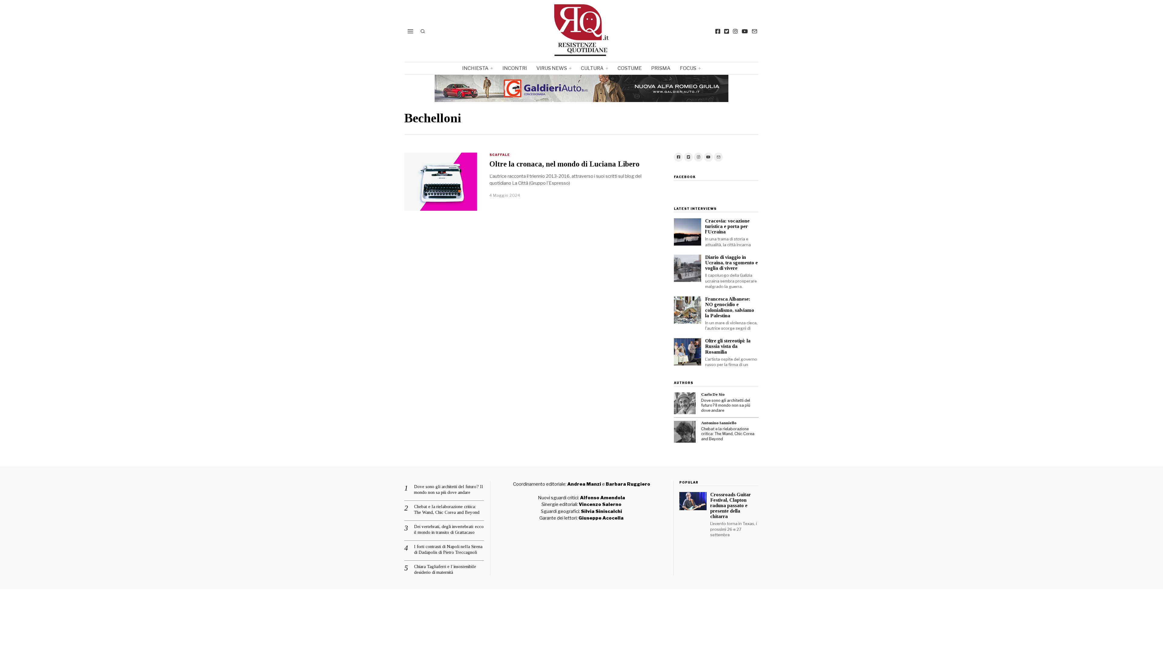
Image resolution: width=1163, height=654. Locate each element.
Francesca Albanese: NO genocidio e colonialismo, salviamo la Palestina (729, 307)
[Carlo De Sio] (685, 403)
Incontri (514, 68)
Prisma (661, 68)
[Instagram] (735, 31)
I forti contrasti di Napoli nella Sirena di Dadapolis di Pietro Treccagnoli (448, 549)
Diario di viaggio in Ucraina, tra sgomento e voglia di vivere (731, 262)
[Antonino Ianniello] (685, 432)
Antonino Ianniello (718, 423)
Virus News (551, 68)
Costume (630, 68)
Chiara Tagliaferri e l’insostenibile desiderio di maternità (445, 569)
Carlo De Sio (712, 394)
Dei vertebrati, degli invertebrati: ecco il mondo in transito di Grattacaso (449, 529)
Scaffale (499, 155)
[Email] (754, 31)
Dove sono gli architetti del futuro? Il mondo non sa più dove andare (725, 405)
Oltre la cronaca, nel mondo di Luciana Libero (564, 164)
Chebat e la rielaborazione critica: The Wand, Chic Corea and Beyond (727, 434)
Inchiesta (475, 68)
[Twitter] (727, 31)
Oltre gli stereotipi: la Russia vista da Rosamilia (727, 346)
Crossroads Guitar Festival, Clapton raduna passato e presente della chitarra (730, 506)
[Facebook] (718, 31)
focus (688, 68)
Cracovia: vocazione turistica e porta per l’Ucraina (727, 226)
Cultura (592, 68)
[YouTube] (744, 31)
